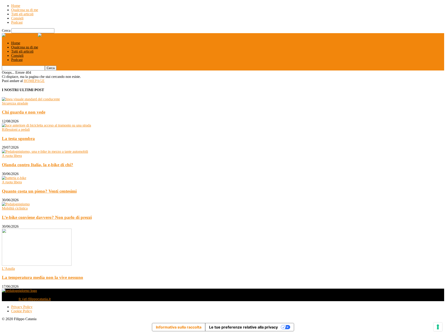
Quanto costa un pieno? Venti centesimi (39, 191)
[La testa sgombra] (46, 125)
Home (15, 6)
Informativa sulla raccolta (178, 327)
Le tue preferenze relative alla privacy (243, 327)
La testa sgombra (18, 138)
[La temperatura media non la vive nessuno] (37, 264)
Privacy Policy (22, 307)
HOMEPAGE (34, 81)
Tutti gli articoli (22, 14)
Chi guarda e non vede (23, 112)
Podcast (17, 22)
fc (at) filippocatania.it (35, 299)
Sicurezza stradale (15, 103)
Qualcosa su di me (24, 10)
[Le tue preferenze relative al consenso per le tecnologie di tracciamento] (437, 326)
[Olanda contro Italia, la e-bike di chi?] (45, 151)
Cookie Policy (21, 311)
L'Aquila (8, 269)
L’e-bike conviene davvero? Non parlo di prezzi (47, 217)
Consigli (17, 18)
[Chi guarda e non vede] (31, 99)
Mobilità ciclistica (15, 208)
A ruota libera (12, 156)
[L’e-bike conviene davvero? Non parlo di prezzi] (16, 204)
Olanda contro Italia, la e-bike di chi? (37, 164)
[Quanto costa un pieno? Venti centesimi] (14, 178)
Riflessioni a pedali (16, 129)
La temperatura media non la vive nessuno (42, 277)
